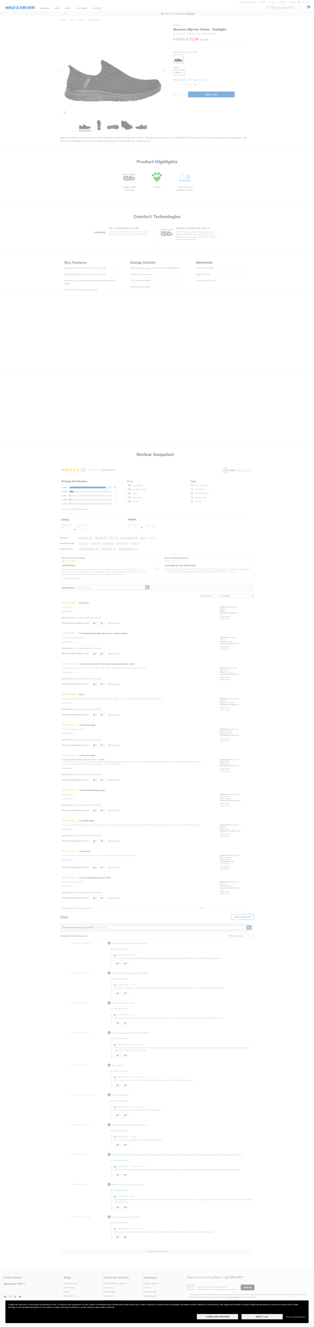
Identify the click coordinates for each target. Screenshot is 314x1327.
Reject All (262, 1316)
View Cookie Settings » (296, 1316)
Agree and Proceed (217, 1316)
